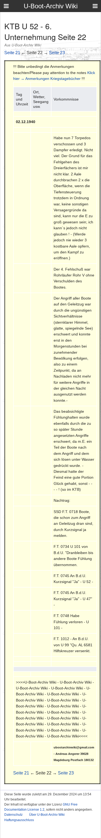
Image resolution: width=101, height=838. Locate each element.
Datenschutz (13, 815)
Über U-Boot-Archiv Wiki (47, 815)
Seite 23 (57, 52)
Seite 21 (12, 52)
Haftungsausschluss (19, 820)
